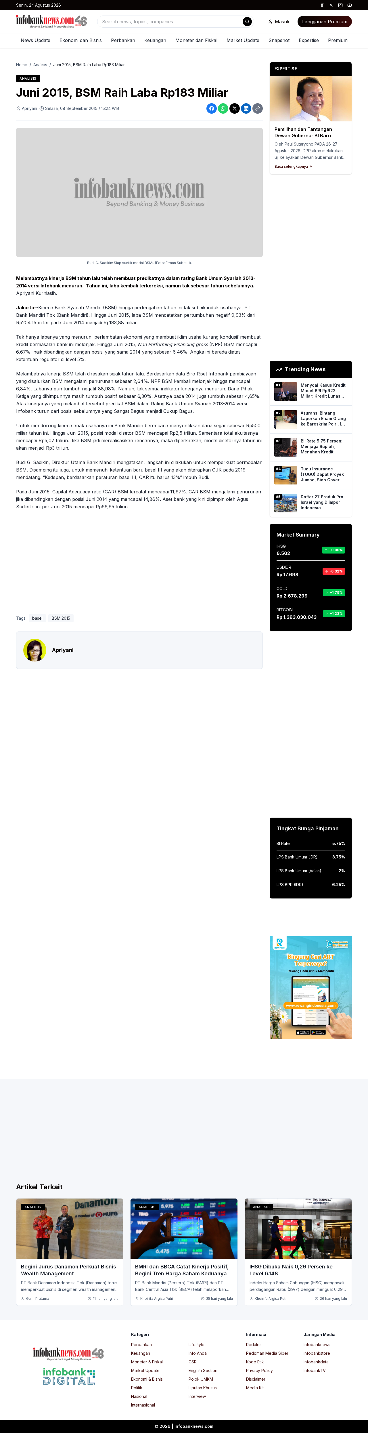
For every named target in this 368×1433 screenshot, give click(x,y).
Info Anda (198, 1353)
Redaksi (253, 1344)
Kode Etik (255, 1361)
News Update (35, 40)
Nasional (139, 1396)
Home (21, 64)
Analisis (40, 64)
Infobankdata (316, 1361)
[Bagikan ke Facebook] (211, 108)
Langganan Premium (324, 21)
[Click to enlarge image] (139, 192)
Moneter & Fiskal (147, 1361)
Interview (197, 1396)
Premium (338, 40)
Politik (136, 1387)
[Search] (247, 21)
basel (37, 618)
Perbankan (123, 40)
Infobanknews (317, 1344)
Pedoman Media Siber (267, 1353)
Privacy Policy (259, 1370)
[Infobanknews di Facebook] (322, 5)
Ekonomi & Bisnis (147, 1379)
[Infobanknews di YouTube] (349, 5)
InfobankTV (315, 1370)
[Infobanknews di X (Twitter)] (331, 5)
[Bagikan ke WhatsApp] (223, 108)
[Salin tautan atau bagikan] (257, 108)
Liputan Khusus (203, 1387)
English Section (203, 1370)
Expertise (309, 40)
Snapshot (279, 40)
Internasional (143, 1405)
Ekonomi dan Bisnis (81, 40)
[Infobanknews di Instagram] (340, 5)
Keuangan (155, 40)
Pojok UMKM (201, 1379)
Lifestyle (196, 1344)
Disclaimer (255, 1379)
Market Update (243, 40)
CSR (193, 1361)
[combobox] (175, 22)
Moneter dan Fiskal (196, 40)
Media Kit (255, 1387)
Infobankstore (317, 1353)
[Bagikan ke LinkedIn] (246, 108)
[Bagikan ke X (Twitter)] (234, 108)
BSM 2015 (61, 618)
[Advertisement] (139, 560)
